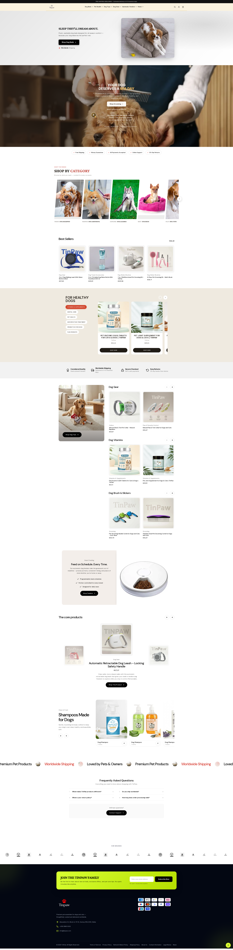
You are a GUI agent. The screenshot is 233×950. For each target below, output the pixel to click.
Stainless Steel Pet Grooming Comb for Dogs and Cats (157, 534)
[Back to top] (228, 945)
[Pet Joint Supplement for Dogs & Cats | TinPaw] (147, 317)
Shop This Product (115, 685)
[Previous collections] (61, 736)
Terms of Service (95, 945)
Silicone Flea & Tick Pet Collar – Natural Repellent (122, 428)
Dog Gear (62, 275)
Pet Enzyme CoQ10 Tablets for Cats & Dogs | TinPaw (114, 337)
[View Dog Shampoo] (124, 743)
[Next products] (165, 297)
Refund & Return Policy (120, 945)
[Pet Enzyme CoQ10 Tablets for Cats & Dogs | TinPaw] (113, 317)
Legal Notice (167, 945)
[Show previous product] (74, 655)
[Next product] (172, 617)
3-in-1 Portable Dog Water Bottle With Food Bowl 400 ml (100, 278)
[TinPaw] (51, 7)
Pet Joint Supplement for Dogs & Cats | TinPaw (147, 337)
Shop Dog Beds (68, 42)
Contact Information (155, 945)
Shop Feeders (88, 593)
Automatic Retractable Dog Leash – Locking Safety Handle (116, 664)
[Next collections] (66, 736)
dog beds (74, 33)
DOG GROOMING (94, 221)
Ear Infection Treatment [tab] (76, 322)
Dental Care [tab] (71, 312)
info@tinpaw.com (65, 931)
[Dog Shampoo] (111, 719)
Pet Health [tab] (71, 317)
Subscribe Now (163, 879)
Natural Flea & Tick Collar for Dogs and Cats (157, 428)
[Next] (179, 199)
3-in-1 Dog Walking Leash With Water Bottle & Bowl (70, 278)
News (175, 945)
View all (171, 241)
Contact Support (115, 813)
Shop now (113, 350)
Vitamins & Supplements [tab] (76, 307)
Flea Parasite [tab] (72, 332)
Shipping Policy (135, 945)
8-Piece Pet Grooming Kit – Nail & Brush (159, 277)
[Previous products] (160, 297)
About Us (144, 945)
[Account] (179, 7)
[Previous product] (167, 617)
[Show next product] (158, 655)
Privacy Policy (107, 945)
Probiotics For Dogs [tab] (74, 327)
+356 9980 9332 (65, 926)
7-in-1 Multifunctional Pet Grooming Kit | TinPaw (130, 278)
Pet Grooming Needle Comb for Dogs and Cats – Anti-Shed (124, 534)
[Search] (175, 7)
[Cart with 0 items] (183, 7)
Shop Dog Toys (71, 435)
